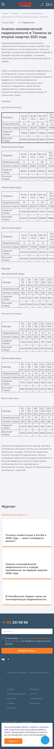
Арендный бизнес (16, 694)
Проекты (11, 699)
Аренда (11, 689)
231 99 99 (14, 622)
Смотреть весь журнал (13, 515)
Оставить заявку (27, 650)
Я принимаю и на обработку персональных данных (28, 641)
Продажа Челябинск (17, 673)
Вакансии (35, 703)
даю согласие (14, 641)
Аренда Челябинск (39, 673)
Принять (13, 741)
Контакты (12, 708)
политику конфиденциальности (35, 638)
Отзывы (11, 703)
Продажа (34, 689)
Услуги (33, 694)
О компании (36, 699)
